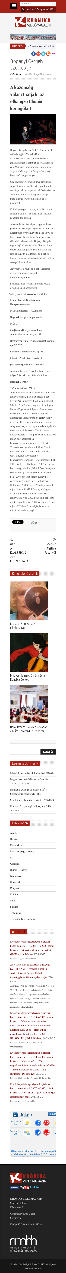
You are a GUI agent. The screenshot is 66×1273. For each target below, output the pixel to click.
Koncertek (47, 74)
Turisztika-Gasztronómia (22, 919)
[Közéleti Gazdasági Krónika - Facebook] (14, 1188)
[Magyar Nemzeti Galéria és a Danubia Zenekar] (30, 652)
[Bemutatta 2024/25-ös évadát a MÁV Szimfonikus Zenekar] (30, 704)
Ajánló (39, 74)
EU (12, 857)
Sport (13, 900)
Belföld (14, 839)
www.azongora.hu (21, 277)
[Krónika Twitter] (35, 1188)
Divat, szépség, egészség (22, 851)
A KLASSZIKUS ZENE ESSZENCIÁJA (19, 553)
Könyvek (14, 888)
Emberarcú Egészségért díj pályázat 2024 (30, 806)
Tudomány (15, 913)
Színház (14, 906)
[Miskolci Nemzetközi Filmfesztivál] (30, 600)
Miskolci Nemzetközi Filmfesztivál (27, 773)
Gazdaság (15, 863)
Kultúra (14, 894)
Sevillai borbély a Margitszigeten (26, 800)
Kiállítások (15, 876)
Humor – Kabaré (18, 870)
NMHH (20, 932)
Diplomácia (16, 845)
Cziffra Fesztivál (50, 548)
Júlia (29, 74)
